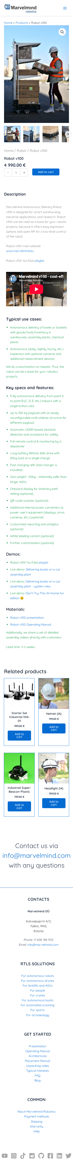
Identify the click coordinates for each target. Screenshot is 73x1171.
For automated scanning (37, 1005)
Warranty (36, 1126)
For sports (37, 1010)
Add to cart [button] (19, 735)
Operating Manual (37, 1051)
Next (68, 134)
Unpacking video (37, 1066)
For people (37, 990)
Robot (21, 151)
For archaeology (37, 1015)
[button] (62, 32)
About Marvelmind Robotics (36, 1111)
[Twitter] (68, 1156)
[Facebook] (50, 1156)
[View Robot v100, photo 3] (51, 134)
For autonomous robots (37, 976)
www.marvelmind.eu (20, 251)
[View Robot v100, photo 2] (31, 134)
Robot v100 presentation (27, 617)
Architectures (38, 1056)
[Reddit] (32, 1156)
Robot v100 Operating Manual (30, 624)
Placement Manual (37, 1061)
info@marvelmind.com (36, 855)
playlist (39, 261)
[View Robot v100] (12, 134)
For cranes (37, 995)
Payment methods (36, 1116)
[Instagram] (14, 1156)
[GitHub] (41, 1156)
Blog (37, 1080)
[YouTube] (5, 1156)
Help (36, 1131)
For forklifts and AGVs (38, 985)
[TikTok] (23, 1156)
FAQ (37, 1075)
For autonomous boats (37, 1000)
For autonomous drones (37, 981)
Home (8, 151)
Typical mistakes (37, 1071)
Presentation (37, 1046)
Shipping (36, 1121)
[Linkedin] (59, 1156)
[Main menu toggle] (65, 8)
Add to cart (46, 172)
